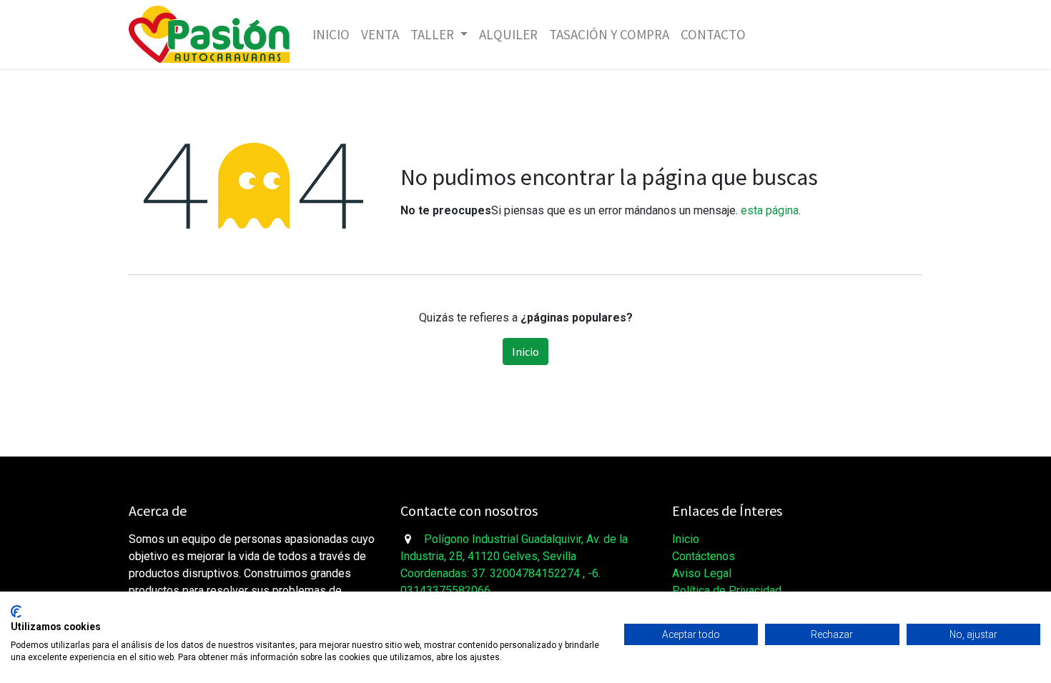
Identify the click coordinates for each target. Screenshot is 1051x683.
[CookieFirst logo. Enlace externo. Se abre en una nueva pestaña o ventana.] (16, 611)
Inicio (525, 351)
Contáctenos (703, 556)
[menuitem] (331, 35)
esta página (770, 210)
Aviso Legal (701, 573)
